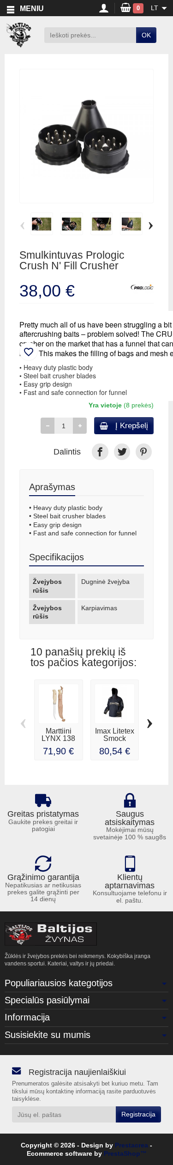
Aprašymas (52, 487)
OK (146, 35)
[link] (100, 451)
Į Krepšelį (131, 425)
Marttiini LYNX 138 (58, 734)
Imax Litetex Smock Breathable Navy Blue (114, 742)
